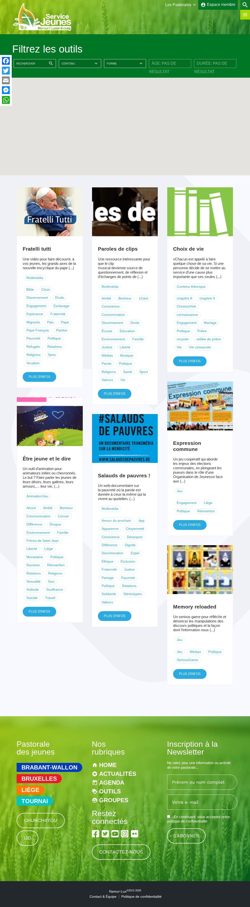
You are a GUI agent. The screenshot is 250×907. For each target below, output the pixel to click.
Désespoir (135, 537)
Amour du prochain (116, 521)
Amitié (106, 298)
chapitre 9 (207, 298)
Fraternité (57, 314)
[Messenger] (6, 90)
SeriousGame (187, 660)
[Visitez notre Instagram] (124, 833)
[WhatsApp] (6, 100)
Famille (138, 339)
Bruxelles (39, 778)
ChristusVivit (186, 306)
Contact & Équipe (103, 896)
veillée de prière (208, 339)
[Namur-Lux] (42, 30)
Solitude (32, 589)
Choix (45, 289)
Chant (143, 298)
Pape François (37, 330)
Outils (110, 791)
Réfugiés (33, 347)
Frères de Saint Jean (42, 541)
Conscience (111, 306)
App (141, 521)
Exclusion (128, 561)
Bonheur (125, 298)
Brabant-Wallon (49, 767)
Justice (107, 347)
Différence (34, 524)
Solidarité (109, 594)
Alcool (31, 508)
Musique (126, 355)
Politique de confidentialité (141, 896)
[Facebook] (6, 61)
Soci (51, 581)
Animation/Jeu (37, 496)
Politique (54, 338)
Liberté (125, 347)
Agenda (111, 782)
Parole (107, 363)
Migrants (33, 322)
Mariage (210, 323)
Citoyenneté (135, 529)
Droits (59, 297)
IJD (27, 838)
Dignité (130, 545)
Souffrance (54, 589)
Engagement (36, 306)
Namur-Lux (125, 891)
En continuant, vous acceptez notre (198, 819)
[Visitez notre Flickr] (134, 833)
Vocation (33, 363)
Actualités (117, 773)
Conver (63, 516)
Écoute (107, 331)
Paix (50, 322)
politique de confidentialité (187, 821)
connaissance (187, 315)
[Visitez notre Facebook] (95, 833)
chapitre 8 (184, 298)
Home (108, 765)
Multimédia (34, 278)
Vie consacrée (200, 347)
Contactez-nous (121, 851)
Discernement (37, 297)
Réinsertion (206, 511)
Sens (52, 355)
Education (127, 331)
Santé (127, 372)
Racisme (33, 565)
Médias (107, 355)
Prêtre (202, 331)
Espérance (34, 314)
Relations (54, 347)
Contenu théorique (191, 286)
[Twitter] (6, 70)
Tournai (34, 801)
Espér (135, 553)
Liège (208, 503)
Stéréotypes (132, 594)
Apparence (110, 529)
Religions (33, 355)
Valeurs (107, 380)
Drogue (55, 524)
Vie (122, 380)
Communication (38, 516)
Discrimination (112, 553)
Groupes (113, 800)
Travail (50, 598)
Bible (30, 289)
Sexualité (33, 581)
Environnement (113, 339)
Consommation (113, 315)
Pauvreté (33, 338)
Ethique (107, 561)
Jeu (179, 491)
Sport (143, 372)
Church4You (40, 820)
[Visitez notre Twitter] (105, 833)
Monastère (34, 557)
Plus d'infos (39, 377)
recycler (183, 339)
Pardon (61, 330)
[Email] (6, 80)
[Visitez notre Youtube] (115, 833)
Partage (108, 578)
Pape (65, 322)
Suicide (32, 598)
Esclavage (61, 306)
